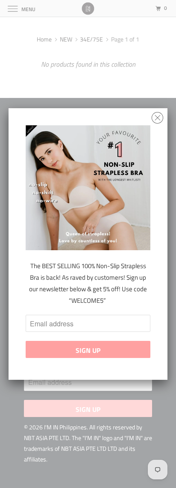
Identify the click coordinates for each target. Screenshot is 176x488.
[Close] (157, 115)
